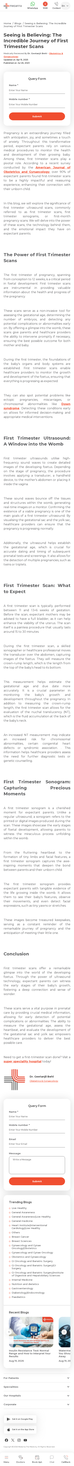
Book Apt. (37, 1462)
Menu (6, 1462)
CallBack (65, 1462)
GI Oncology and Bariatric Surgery (32, 1261)
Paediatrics (18, 1297)
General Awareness (23, 1212)
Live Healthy (19, 1208)
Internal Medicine (22, 1279)
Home (7, 23)
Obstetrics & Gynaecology (44, 1081)
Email (12, 1139)
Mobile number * (19, 99)
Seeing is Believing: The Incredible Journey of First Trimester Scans (35, 25)
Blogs (17, 23)
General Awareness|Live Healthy (31, 1216)
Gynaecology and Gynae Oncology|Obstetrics (26, 1247)
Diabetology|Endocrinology (28, 1292)
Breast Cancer (20, 1236)
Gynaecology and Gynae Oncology (32, 1252)
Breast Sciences (22, 1241)
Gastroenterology (22, 1288)
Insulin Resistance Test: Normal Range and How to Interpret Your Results (30, 1353)
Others (16, 1232)
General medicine (22, 1220)
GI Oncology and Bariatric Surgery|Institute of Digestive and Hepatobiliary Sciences (38, 1274)
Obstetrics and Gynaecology (29, 1256)
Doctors (20, 1462)
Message (15, 1153)
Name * (13, 85)
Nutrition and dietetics (25, 1284)
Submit (37, 116)
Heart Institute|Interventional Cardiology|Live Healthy (29, 1227)
